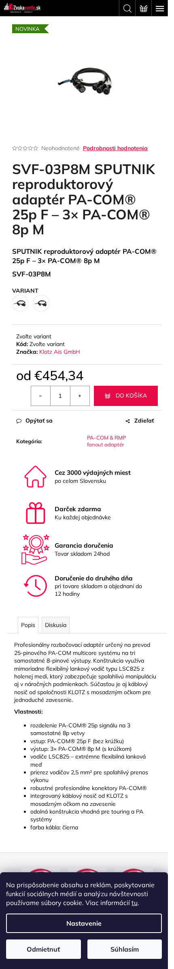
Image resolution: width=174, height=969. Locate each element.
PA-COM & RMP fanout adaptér (106, 441)
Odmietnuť (43, 949)
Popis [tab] (28, 625)
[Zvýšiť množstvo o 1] (79, 396)
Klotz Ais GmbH (59, 351)
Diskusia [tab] (55, 625)
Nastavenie (84, 923)
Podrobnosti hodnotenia (115, 148)
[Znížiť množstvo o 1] (41, 396)
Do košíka (131, 395)
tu (135, 903)
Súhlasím (124, 949)
